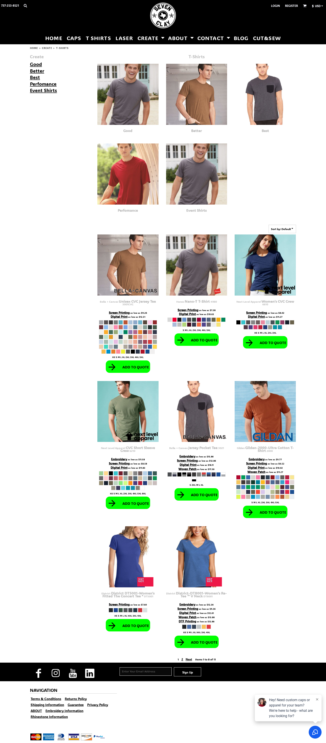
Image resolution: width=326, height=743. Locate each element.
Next (189, 659)
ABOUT (36, 710)
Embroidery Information (64, 710)
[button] (25, 5)
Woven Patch (187, 469)
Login (275, 6)
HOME (34, 48)
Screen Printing (119, 312)
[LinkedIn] (89, 673)
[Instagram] (55, 673)
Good (36, 64)
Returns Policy (76, 699)
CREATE (47, 48)
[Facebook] (38, 673)
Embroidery (119, 459)
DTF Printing (187, 621)
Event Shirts (43, 90)
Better (37, 71)
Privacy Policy (97, 704)
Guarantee (76, 704)
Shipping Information (47, 704)
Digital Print (119, 316)
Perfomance (43, 84)
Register (291, 6)
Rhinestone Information (49, 716)
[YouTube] (72, 673)
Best (35, 77)
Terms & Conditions (46, 699)
